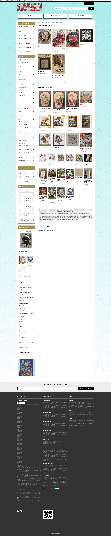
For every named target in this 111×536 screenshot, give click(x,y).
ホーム (39, 22)
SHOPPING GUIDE (55, 16)
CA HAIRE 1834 (41, 71)
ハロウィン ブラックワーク (28, 342)
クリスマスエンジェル (79, 164)
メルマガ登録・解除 (61, 3)
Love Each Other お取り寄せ (61, 200)
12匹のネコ (23, 308)
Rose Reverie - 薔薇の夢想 (73, 147)
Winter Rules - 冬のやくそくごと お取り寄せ (88, 181)
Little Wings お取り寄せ (25, 276)
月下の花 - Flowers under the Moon (70, 197)
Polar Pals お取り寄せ (70, 181)
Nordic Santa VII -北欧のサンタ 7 (59, 110)
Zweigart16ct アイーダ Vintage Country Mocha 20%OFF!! (79, 178)
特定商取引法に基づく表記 (57, 528)
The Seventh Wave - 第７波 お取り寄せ (27, 298)
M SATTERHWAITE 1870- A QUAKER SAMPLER (86, 44)
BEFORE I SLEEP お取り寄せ (26, 292)
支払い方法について (32, 528)
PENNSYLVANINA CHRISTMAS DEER (72, 49)
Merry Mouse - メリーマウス (51, 200)
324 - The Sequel (25, 324)
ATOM (84, 528)
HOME (29, 16)
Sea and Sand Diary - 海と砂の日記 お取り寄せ (27, 330)
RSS (82, 528)
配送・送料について (41, 528)
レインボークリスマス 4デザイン (69, 164)
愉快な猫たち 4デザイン (25, 319)
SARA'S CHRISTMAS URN (43, 44)
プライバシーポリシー (67, 528)
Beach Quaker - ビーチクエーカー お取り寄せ (27, 337)
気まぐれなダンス (57, 147)
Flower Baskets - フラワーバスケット (27, 314)
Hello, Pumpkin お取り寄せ (52, 179)
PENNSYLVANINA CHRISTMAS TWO (58, 49)
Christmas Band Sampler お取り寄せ (43, 181)
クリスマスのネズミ (42, 164)
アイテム (90, 3)
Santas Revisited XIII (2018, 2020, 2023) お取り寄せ (43, 197)
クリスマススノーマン (60, 164)
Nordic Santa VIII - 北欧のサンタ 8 (45, 109)
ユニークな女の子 (44, 147)
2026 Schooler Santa (23, 251)
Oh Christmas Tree (25, 271)
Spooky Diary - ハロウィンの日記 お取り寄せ (86, 149)
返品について (48, 528)
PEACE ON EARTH (24, 303)
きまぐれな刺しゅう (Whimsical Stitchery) (22, 265)
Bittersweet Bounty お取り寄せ (88, 164)
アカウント (70, 3)
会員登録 (76, 3)
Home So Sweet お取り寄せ (61, 180)
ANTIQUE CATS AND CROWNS (58, 75)
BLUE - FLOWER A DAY (25, 352)
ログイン (81, 3)
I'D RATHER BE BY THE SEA (26, 287)
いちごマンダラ (84, 104)
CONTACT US (80, 16)
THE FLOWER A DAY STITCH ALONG (27, 282)
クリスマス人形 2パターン (52, 164)
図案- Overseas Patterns (46, 22)
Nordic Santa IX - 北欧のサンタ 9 (72, 109)
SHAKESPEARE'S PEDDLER (57, 22)
